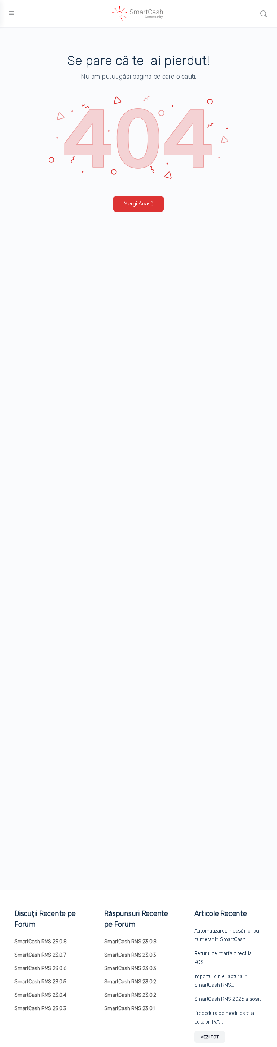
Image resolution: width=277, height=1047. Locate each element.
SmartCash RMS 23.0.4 (40, 995)
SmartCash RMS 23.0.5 (40, 982)
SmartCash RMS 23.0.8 (40, 942)
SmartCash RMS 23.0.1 (129, 1008)
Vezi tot (210, 1036)
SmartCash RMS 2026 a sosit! (228, 999)
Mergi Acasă (139, 203)
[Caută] (263, 13)
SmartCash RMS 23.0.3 (40, 1008)
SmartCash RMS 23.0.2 (130, 982)
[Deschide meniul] (11, 13)
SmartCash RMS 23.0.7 (40, 955)
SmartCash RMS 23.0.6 (40, 968)
